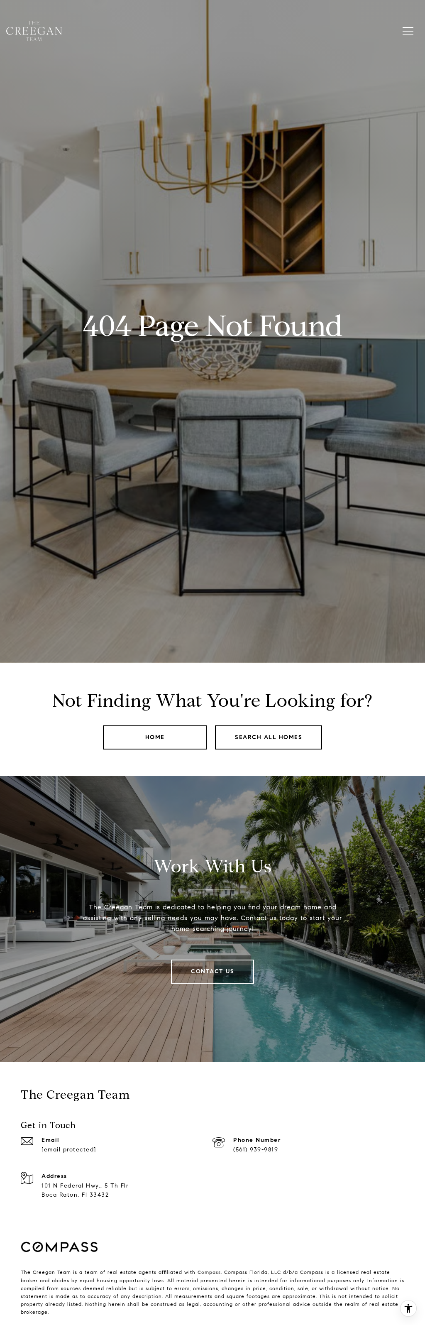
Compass (209, 1272)
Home (155, 737)
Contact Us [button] (212, 971)
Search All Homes (268, 737)
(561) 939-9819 (255, 1149)
